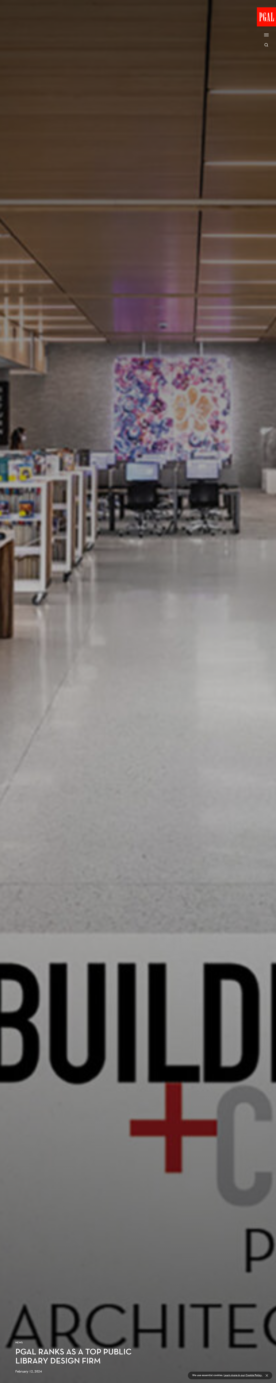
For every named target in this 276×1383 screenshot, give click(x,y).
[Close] (267, 1375)
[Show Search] (266, 45)
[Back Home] (266, 16)
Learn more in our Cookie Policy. (243, 1375)
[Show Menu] (266, 35)
